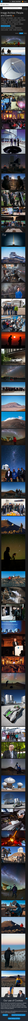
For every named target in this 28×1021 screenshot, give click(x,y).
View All (3, 18)
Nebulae (16, 24)
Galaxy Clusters (16, 22)
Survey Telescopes (17, 29)
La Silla (11, 24)
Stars (10, 29)
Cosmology (4, 20)
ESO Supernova (14, 20)
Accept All (5, 1015)
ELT (8, 20)
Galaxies (9, 22)
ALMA (15, 18)
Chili (22, 18)
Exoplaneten (22, 20)
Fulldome (3, 22)
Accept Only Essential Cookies (18, 1015)
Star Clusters (4, 29)
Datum (25, 33)
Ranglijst (21, 33)
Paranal (21, 24)
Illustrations (4, 24)
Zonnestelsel (18, 27)
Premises (13, 26)
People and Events (5, 26)
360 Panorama (9, 18)
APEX (19, 18)
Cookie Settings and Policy (14, 1018)
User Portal (18, 1)
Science (13, 1)
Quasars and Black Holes (7, 27)
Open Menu (5, 4)
